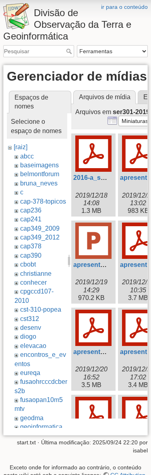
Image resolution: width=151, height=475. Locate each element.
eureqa (30, 372)
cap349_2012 (40, 237)
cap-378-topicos (43, 201)
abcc (27, 156)
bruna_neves (39, 183)
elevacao (33, 345)
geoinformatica (41, 426)
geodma (31, 418)
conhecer (33, 282)
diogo (28, 336)
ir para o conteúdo (124, 7)
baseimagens (39, 165)
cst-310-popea (40, 309)
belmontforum (39, 174)
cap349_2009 (40, 228)
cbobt (28, 264)
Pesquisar (70, 51)
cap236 (30, 210)
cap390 (30, 255)
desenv (30, 327)
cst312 (29, 318)
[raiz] (20, 147)
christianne (36, 273)
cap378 (30, 246)
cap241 (30, 219)
